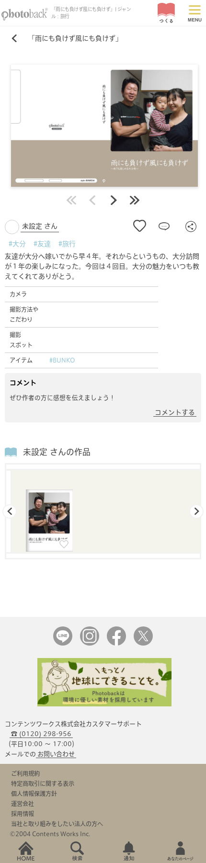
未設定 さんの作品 (57, 452)
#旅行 (67, 243)
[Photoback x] (143, 643)
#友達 (42, 243)
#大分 (17, 243)
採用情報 (22, 814)
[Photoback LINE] (63, 643)
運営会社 (22, 803)
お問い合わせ (56, 754)
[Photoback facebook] (116, 643)
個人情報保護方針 (34, 793)
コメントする (175, 412)
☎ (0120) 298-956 (41, 734)
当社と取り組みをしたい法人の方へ (57, 824)
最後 (134, 200)
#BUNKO (62, 360)
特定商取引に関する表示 (42, 783)
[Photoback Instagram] (90, 643)
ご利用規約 (25, 773)
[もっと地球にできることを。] (104, 704)
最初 (71, 200)
